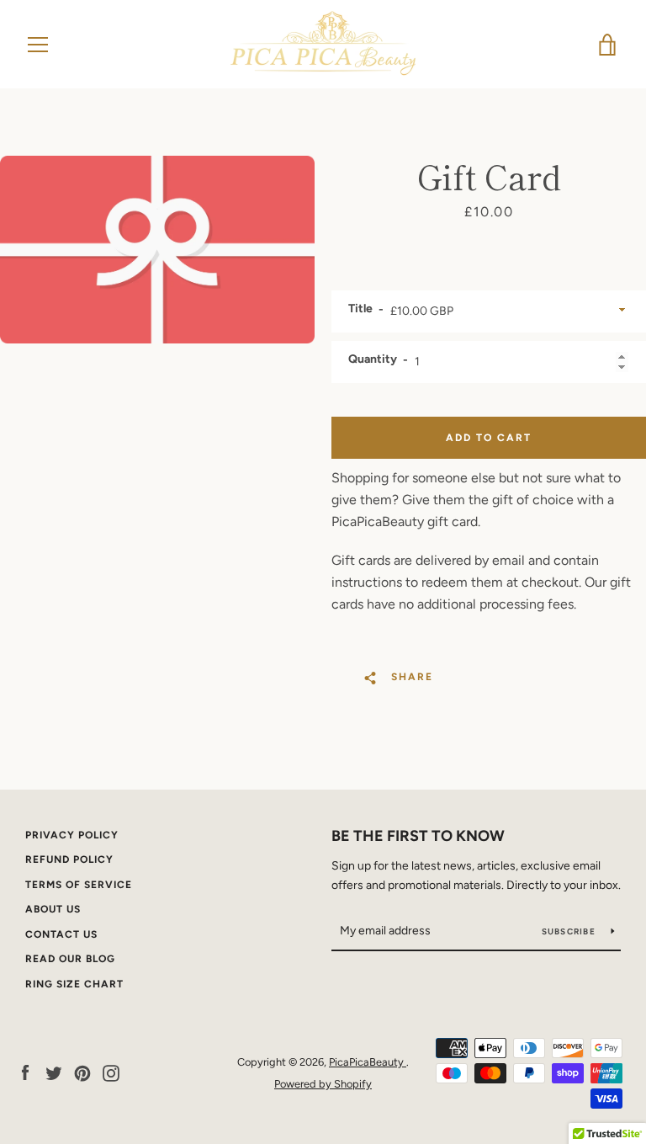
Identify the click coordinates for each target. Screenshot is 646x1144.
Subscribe (570, 931)
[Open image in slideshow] (157, 249)
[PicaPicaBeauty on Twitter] (53, 1072)
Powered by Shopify (323, 1083)
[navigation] (38, 45)
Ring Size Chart (74, 984)
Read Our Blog (70, 959)
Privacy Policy (72, 835)
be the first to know (418, 836)
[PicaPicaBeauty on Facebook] (25, 1072)
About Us (53, 909)
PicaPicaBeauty (367, 1062)
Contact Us (61, 934)
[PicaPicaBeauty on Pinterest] (82, 1072)
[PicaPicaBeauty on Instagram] (111, 1072)
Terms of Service (78, 885)
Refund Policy (69, 859)
